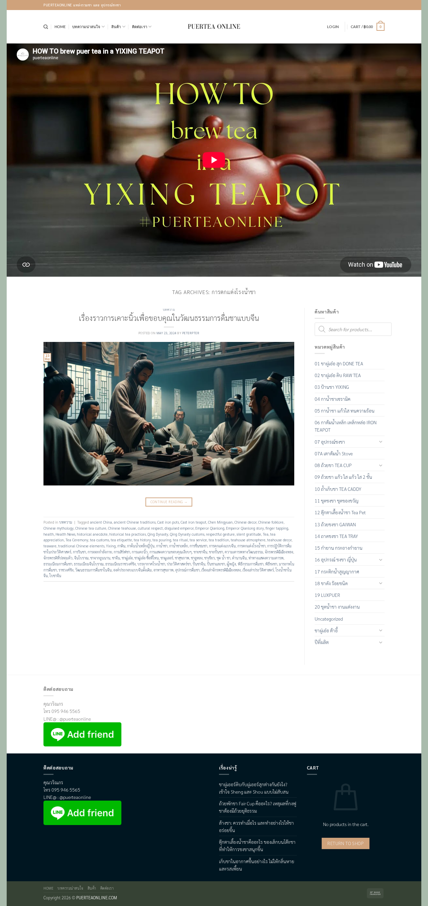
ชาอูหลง (197, 557)
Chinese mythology (58, 528)
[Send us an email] (380, 5)
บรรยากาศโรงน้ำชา (151, 563)
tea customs (99, 539)
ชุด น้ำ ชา (223, 557)
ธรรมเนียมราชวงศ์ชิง (120, 563)
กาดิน (121, 545)
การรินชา (79, 551)
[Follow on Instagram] (370, 5)
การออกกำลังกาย (100, 551)
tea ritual (180, 539)
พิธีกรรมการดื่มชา (250, 563)
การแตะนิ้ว (140, 551)
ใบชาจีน (55, 575)
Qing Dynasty (157, 534)
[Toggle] (381, 441)
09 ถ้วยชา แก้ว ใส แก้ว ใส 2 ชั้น (343, 477)
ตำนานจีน (239, 557)
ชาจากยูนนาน (100, 557)
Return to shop (345, 843)
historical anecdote (92, 534)
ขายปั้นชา (216, 551)
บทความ (169, 309)
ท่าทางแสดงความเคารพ (266, 557)
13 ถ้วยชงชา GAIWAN (335, 524)
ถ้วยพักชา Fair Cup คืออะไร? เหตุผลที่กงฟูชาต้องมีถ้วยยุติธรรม (257, 807)
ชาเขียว (209, 557)
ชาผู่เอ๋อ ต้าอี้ (326, 630)
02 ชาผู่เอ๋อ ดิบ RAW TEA (338, 375)
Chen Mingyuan (220, 522)
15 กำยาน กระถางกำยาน (338, 548)
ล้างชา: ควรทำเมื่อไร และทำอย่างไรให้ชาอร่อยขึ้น (256, 826)
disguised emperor (179, 528)
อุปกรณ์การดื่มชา (187, 569)
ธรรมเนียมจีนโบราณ (89, 563)
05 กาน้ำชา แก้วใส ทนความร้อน (344, 410)
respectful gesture (220, 534)
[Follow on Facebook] (361, 5)
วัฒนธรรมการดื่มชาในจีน (93, 569)
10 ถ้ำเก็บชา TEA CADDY (338, 489)
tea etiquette (121, 539)
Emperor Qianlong (209, 528)
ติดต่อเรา (139, 26)
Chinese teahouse (122, 528)
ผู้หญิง (231, 563)
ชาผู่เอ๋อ (127, 557)
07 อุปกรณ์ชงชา (330, 442)
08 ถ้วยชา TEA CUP (333, 465)
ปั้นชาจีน (199, 563)
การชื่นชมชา (198, 545)
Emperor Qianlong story (245, 528)
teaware (50, 545)
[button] (333, 27)
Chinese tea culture (90, 528)
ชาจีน (116, 557)
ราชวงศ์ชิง (66, 569)
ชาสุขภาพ (182, 557)
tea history (142, 539)
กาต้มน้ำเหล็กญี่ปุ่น (140, 545)
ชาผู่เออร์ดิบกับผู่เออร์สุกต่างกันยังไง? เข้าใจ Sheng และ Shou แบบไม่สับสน (254, 788)
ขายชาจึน (200, 551)
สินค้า (116, 26)
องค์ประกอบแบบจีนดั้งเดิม (132, 569)
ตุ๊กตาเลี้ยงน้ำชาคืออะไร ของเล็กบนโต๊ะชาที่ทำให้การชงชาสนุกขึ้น (257, 845)
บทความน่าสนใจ (86, 26)
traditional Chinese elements (81, 545)
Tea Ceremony (77, 539)
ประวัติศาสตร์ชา (179, 563)
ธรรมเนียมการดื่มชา (57, 563)
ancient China (101, 522)
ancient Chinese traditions (134, 522)
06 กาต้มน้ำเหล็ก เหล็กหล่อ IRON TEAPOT (346, 426)
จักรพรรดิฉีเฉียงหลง (279, 551)
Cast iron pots (168, 522)
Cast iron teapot (193, 522)
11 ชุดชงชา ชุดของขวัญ (336, 500)
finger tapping (276, 528)
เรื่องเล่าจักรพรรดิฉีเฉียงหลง (221, 569)
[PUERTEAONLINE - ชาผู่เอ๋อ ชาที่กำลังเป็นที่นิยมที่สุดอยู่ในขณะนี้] (214, 27)
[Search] (45, 27)
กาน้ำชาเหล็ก (178, 545)
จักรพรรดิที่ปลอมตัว (58, 557)
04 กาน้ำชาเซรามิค (332, 399)
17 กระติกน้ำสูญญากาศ (337, 571)
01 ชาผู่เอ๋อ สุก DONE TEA (339, 363)
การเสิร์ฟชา (122, 551)
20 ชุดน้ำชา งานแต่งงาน (337, 607)
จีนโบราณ (81, 557)
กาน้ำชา (162, 545)
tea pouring (161, 539)
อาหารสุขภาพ (163, 569)
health (48, 534)
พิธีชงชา (271, 563)
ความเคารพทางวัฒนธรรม (244, 551)
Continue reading (169, 502)
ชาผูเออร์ (166, 557)
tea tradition (219, 539)
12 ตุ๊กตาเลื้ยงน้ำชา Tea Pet (340, 512)
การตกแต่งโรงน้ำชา (251, 545)
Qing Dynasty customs (187, 534)
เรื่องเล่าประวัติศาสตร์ (258, 569)
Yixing (111, 545)
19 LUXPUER (327, 595)
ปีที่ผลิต (322, 642)
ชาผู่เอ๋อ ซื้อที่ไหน (146, 557)
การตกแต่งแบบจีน (222, 545)
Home (60, 26)
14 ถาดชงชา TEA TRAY (336, 536)
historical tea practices (127, 534)
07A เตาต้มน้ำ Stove (334, 453)
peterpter (190, 333)
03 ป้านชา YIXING (332, 387)
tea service (198, 539)
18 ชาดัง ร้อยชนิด (331, 583)
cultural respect (150, 528)
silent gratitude (248, 534)
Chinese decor (245, 522)
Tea (266, 534)
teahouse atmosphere (248, 539)
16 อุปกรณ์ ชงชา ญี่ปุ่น (336, 559)
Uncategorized (329, 619)
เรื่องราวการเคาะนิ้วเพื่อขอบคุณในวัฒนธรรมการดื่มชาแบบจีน (169, 318)
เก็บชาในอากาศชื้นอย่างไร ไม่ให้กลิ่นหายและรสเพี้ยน (256, 865)
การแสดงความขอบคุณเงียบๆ (170, 551)
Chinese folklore (271, 522)
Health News (65, 534)
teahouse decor (279, 539)
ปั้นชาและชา (216, 563)
